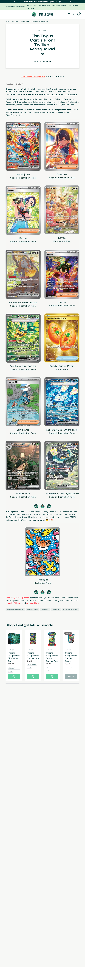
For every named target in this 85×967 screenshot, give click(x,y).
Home (7, 21)
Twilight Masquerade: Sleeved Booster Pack (52, 657)
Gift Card (31, 8)
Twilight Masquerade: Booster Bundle (71, 657)
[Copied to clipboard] (50, 61)
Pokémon (11, 650)
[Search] (69, 14)
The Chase (15, 21)
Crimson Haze (71, 94)
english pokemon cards (15, 610)
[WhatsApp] (46, 61)
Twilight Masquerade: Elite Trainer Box (14, 657)
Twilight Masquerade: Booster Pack (33, 655)
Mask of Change (53, 94)
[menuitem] (32, 5)
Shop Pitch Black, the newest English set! (42, 2)
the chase (45, 610)
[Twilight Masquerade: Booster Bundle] (71, 638)
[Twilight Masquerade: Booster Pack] (33, 638)
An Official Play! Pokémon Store (15, 6)
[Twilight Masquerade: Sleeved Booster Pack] (52, 638)
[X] (43, 61)
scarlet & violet (32, 610)
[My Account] (73, 14)
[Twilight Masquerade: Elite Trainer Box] (14, 638)
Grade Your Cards (44, 5)
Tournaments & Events (59, 5)
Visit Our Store (73, 5)
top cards (56, 610)
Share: (36, 61)
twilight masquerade (70, 610)
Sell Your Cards (32, 5)
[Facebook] (40, 61)
